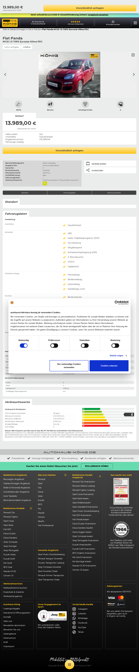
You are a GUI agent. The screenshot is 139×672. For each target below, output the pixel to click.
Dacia (40, 492)
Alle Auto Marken (47, 475)
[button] (134, 23)
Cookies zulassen (109, 366)
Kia (39, 508)
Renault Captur (10, 517)
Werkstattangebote (12, 596)
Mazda (41, 513)
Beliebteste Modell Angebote (82, 476)
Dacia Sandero (10, 538)
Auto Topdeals (10, 496)
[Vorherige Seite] (133, 75)
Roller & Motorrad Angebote (16, 487)
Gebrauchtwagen (18, 29)
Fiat (30, 29)
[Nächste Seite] (5, 75)
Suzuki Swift (9, 559)
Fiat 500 (7, 529)
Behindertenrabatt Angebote (17, 500)
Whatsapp (83, 618)
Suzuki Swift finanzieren (83, 549)
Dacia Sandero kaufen (82, 528)
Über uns (7, 621)
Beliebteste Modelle (14, 508)
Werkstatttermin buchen (15, 588)
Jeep (40, 496)
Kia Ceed (7, 563)
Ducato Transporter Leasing (51, 563)
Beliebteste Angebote (15, 475)
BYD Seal (7, 567)
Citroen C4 (8, 575)
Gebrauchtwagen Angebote (16, 483)
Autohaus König (11, 604)
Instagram (83, 609)
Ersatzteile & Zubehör (13, 592)
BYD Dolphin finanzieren (84, 553)
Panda (37, 29)
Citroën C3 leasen (80, 570)
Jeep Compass (10, 542)
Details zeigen (116, 355)
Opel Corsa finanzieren (83, 494)
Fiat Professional (45, 525)
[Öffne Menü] (69, 664)
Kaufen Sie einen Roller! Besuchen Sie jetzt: (52, 466)
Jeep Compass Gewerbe (49, 567)
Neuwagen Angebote (13, 479)
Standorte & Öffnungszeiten (16, 613)
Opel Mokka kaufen (81, 502)
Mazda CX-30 (9, 571)
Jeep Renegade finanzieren (85, 540)
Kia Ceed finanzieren (82, 557)
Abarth (41, 521)
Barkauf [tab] (19, 116)
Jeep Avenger (10, 546)
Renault (41, 479)
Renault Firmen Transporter (51, 575)
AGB (5, 642)
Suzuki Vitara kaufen (81, 544)
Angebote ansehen (98, 15)
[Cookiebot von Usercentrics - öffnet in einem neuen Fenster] (117, 303)
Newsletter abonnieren (14, 625)
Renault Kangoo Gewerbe (50, 558)
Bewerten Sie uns (11, 629)
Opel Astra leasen (80, 498)
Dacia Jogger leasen (82, 532)
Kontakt (7, 617)
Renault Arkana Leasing (83, 486)
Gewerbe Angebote (48, 550)
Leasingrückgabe (11, 608)
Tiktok (81, 632)
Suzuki (41, 500)
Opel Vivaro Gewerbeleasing (51, 554)
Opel (40, 483)
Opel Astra (8, 525)
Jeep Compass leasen (82, 536)
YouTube (82, 627)
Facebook (82, 623)
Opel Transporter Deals (48, 579)
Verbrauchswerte (114, 193)
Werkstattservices (13, 583)
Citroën (41, 517)
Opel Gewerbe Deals (47, 571)
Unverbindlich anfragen (90, 8)
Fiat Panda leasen (80, 519)
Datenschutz (9, 638)
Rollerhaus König (97, 466)
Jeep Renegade (11, 550)
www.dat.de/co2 (100, 437)
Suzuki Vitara (9, 554)
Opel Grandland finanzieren (85, 507)
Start (5, 29)
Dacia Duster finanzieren (84, 523)
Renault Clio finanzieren (83, 481)
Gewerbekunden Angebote (16, 492)
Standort (24, 193)
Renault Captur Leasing (83, 490)
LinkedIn (82, 613)
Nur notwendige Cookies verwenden (69, 365)
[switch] (54, 345)
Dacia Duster (9, 533)
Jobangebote (9, 634)
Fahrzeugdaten (70, 193)
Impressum (8, 646)
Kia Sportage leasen (81, 561)
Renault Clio (9, 512)
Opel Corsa (8, 521)
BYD (40, 504)
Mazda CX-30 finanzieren (84, 565)
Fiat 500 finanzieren (81, 515)
